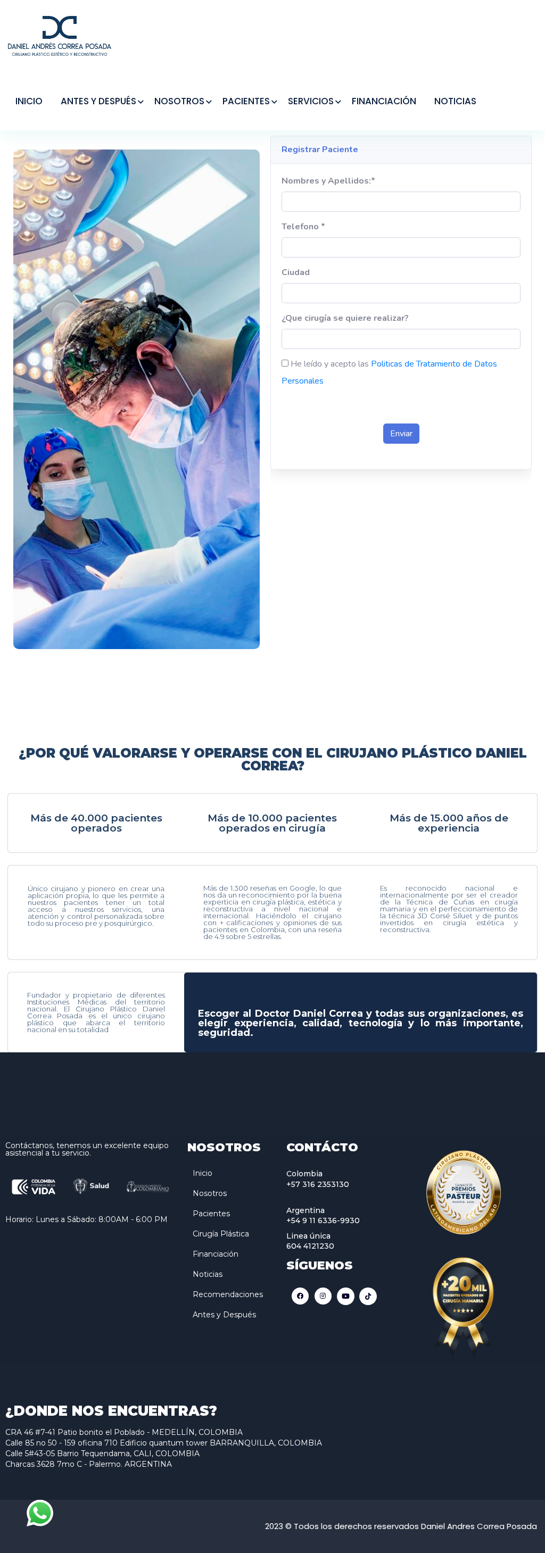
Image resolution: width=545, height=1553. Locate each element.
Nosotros (210, 1193)
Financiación (215, 1254)
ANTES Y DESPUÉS (98, 101)
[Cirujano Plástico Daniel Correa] (59, 34)
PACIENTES (246, 101)
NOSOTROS (179, 101)
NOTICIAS (455, 101)
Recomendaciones (228, 1294)
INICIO (29, 101)
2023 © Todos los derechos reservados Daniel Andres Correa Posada (401, 1526)
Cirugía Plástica (221, 1234)
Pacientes (211, 1213)
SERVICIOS (311, 101)
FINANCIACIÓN (384, 101)
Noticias (207, 1274)
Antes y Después (224, 1314)
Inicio (202, 1173)
